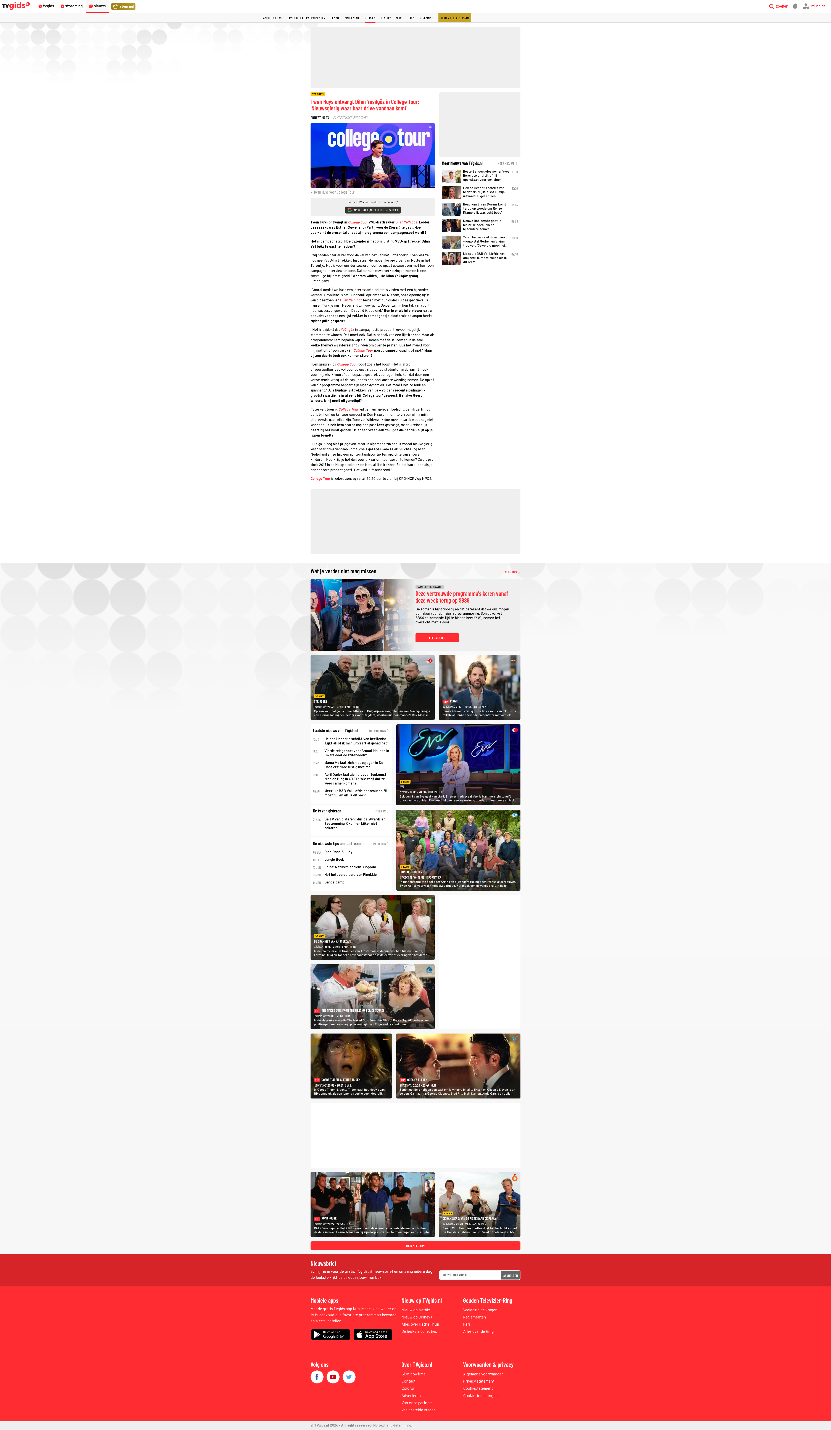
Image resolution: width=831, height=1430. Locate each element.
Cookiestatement (478, 1388)
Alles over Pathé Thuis (420, 1324)
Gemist (335, 18)
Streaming (426, 18)
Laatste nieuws (271, 18)
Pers (467, 1324)
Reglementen (474, 1317)
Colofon (408, 1388)
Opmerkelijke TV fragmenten (306, 18)
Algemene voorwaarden (483, 1374)
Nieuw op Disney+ (417, 1317)
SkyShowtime (413, 1374)
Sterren (370, 18)
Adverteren (411, 1396)
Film (411, 18)
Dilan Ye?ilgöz (406, 222)
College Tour (320, 479)
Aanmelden (510, 1275)
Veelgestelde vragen (480, 1310)
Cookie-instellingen (480, 1396)
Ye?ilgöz (347, 330)
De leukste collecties (419, 1331)
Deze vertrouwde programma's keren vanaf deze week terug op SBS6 (462, 597)
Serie (399, 18)
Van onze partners (417, 1403)
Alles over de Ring (478, 1331)
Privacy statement (478, 1381)
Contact (408, 1381)
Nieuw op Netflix (415, 1310)
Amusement (352, 18)
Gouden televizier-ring (455, 18)
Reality (386, 18)
